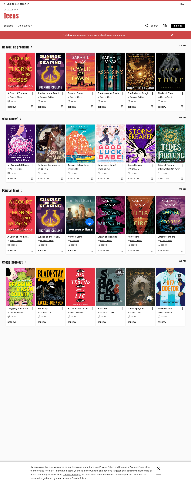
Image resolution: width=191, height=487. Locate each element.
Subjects (8, 25)
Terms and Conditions (83, 467)
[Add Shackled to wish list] (122, 322)
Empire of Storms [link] (166, 237)
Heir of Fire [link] (133, 237)
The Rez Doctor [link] (165, 308)
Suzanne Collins (47, 97)
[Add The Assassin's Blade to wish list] (122, 107)
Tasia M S (44, 169)
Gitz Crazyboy (166, 312)
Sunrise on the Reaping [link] (49, 93)
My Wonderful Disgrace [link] (18, 165)
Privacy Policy (106, 467)
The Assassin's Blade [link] (108, 93)
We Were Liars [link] (75, 237)
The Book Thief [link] (165, 93)
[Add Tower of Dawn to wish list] (92, 107)
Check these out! (13, 262)
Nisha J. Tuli (135, 169)
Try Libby (67, 35)
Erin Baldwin (105, 169)
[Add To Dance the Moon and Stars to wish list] (62, 179)
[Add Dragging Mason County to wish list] (32, 322)
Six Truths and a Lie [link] (77, 308)
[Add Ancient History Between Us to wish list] (92, 179)
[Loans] (165, 26)
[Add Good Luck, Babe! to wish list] (122, 179)
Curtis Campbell (16, 312)
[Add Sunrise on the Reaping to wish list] (62, 107)
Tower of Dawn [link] (75, 93)
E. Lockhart (74, 240)
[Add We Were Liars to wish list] (92, 251)
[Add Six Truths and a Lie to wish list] (92, 322)
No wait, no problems (16, 47)
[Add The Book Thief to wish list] (182, 107)
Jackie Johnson (46, 312)
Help (182, 4)
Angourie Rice (16, 169)
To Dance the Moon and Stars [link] (49, 165)
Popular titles (11, 190)
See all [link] (182, 45)
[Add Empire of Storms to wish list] (182, 251)
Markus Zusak (166, 97)
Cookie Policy (78, 478)
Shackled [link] (102, 308)
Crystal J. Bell (135, 312)
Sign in (178, 25)
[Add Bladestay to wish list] (62, 322)
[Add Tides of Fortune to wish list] (182, 179)
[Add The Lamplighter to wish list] (152, 322)
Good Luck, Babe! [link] (107, 165)
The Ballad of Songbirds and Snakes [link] (139, 93)
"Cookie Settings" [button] (72, 474)
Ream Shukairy (76, 312)
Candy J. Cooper (107, 312)
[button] (151, 26)
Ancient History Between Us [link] (79, 165)
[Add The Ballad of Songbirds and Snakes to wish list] (152, 107)
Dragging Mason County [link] (18, 308)
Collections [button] (24, 25)
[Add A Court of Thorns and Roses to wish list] (32, 107)
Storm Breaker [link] (135, 165)
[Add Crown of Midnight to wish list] (122, 251)
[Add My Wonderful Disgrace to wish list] (32, 179)
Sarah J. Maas (16, 97)
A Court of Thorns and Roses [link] (18, 93)
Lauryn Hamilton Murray (170, 169)
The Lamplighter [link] (136, 308)
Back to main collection (17, 4)
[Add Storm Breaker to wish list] (152, 179)
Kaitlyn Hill (74, 169)
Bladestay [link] (43, 308)
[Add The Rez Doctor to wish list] (182, 322)
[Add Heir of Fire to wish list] (152, 251)
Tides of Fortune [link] (166, 165)
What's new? (10, 118)
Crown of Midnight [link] (107, 237)
